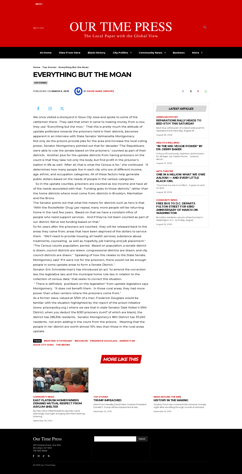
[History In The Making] (181, 380)
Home (36, 67)
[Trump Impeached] (121, 380)
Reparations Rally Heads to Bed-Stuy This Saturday (178, 122)
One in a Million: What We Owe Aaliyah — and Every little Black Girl (180, 177)
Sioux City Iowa (43, 344)
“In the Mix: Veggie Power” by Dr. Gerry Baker (179, 147)
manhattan (127, 340)
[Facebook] (183, 91)
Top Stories (49, 67)
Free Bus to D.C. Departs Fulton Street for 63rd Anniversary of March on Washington (177, 208)
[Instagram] (50, 109)
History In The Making (171, 400)
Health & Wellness (167, 143)
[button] (205, 27)
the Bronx (63, 344)
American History (167, 117)
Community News (166, 200)
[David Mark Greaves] (78, 91)
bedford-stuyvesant (58, 340)
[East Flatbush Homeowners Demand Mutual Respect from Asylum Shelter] (60, 380)
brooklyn (81, 340)
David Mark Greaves (100, 91)
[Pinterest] (198, 91)
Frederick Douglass (103, 340)
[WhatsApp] (205, 91)
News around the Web (167, 397)
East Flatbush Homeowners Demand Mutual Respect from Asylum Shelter (57, 403)
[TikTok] (43, 456)
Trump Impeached (107, 400)
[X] (190, 91)
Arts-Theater (164, 171)
